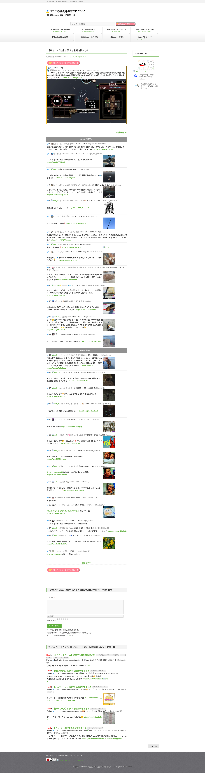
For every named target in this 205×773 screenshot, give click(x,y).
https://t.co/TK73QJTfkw (74, 490)
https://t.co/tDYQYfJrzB (91, 341)
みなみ (95, 660)
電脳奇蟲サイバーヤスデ (58, 70)
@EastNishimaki (115, 185)
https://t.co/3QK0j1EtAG (56, 295)
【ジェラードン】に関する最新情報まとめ (72, 687)
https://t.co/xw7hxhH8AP (67, 280)
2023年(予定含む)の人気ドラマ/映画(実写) (107, 655)
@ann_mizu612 (111, 201)
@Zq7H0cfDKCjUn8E (101, 528)
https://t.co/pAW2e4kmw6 (57, 368)
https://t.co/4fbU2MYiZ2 (71, 247)
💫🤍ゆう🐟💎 (66, 285)
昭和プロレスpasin (67, 528)
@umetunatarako (94, 482)
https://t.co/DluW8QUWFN (57, 195)
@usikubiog (106, 404)
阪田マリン (58, 334)
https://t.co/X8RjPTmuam (61, 240)
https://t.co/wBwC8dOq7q (71, 426)
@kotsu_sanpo (104, 232)
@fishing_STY (93, 216)
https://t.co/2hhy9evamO (79, 208)
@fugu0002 (87, 301)
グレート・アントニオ (62, 505)
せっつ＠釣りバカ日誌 (61, 216)
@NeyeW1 (88, 244)
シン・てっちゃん (59, 252)
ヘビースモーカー (60, 419)
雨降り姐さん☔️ (66, 535)
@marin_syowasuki (88, 334)
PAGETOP (153, 746)
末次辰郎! (64, 317)
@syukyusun (54, 270)
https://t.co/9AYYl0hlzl (56, 162)
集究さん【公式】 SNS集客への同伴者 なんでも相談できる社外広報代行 (81, 267)
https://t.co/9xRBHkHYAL (57, 544)
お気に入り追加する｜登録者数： (65, 63)
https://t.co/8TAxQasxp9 (56, 396)
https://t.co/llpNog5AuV (72, 78)
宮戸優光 (57, 520)
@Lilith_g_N (92, 497)
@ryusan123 (117, 711)
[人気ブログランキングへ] (51, 760)
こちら (67, 635)
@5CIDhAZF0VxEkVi (98, 144)
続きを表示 (86, 563)
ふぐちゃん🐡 (59, 301)
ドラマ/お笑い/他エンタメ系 (78, 57)
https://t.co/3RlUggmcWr (112, 738)
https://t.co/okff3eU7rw (56, 513)
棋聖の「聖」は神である (62, 144)
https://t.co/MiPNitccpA (56, 459)
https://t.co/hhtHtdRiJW (70, 443)
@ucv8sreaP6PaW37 (97, 372)
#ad (88, 666)
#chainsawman (91, 698)
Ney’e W (62, 244)
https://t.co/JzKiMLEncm (57, 475)
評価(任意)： (51, 620)
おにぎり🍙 (64, 482)
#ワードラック (87, 365)
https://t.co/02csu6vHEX (103, 149)
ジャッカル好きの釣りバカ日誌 (72, 355)
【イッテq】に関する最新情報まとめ (70, 728)
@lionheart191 (84, 551)
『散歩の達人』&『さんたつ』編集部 (67, 232)
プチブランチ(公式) (96, 689)
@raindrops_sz (96, 535)
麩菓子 (91, 673)
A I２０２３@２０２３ (68, 388)
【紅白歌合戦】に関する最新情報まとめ (71, 671)
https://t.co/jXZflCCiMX (56, 330)
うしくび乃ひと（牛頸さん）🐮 (72, 404)
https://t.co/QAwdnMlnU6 (87, 411)
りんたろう (64, 451)
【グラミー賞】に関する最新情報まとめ (71, 709)
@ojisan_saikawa (93, 451)
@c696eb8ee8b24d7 (97, 505)
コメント (51, 597)
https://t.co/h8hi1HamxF (67, 260)
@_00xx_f (117, 673)
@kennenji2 (100, 388)
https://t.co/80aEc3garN (65, 178)
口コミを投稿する (119, 132)
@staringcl (103, 466)
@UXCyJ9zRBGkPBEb (93, 252)
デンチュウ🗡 (65, 372)
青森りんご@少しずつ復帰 (70, 466)
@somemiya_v (110, 435)
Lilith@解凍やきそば (61, 497)
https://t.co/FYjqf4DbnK (66, 700)
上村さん (57, 551)
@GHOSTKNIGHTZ (93, 419)
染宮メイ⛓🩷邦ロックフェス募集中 (73, 435)
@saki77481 (90, 317)
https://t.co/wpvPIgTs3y (117, 531)
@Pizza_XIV (84, 169)
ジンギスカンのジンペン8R (106, 730)
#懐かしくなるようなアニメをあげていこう (63, 511)
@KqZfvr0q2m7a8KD (98, 285)
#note (99, 738)
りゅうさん (89, 711)
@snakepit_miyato (86, 520)
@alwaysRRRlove (63, 733)
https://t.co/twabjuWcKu (76, 223)
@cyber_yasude (93, 70)
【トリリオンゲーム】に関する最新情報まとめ (74, 655)
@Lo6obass (106, 355)
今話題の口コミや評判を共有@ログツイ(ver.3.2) (103, 767)
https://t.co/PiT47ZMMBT (78, 381)
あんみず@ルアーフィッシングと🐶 (72, 201)
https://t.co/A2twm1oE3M (86, 309)
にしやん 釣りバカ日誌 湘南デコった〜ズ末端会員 (72, 185)
